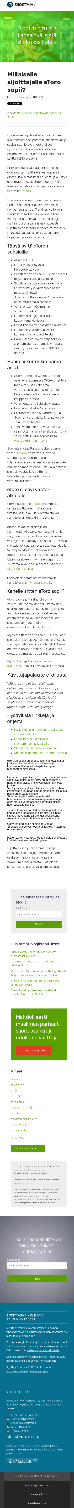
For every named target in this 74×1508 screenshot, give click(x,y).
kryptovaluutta (21, 1107)
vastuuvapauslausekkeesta (43, 1350)
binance (17, 1079)
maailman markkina (24, 1118)
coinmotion (19, 1084)
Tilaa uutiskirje (19, 1430)
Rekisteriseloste (37, 1503)
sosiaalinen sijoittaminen (39, 112)
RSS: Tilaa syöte (20, 1426)
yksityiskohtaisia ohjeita (30, 441)
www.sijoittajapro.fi (17, 1371)
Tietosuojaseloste (37, 1494)
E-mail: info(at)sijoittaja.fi (25, 1415)
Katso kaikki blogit (28, 1148)
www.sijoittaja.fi (39, 1371)
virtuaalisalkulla (40, 583)
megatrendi (20, 1124)
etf (14, 1090)
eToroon (25, 191)
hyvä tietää (19, 1101)
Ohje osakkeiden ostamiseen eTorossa (40, 753)
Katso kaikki (17, 1137)
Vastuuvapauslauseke (37, 1485)
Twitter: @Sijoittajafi (22, 1419)
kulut (15, 1113)
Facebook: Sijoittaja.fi (23, 1423)
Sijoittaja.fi (25, 97)
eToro (19, 112)
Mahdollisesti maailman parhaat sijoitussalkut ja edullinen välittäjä (37, 1033)
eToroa (36, 504)
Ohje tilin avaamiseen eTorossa (35, 748)
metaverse (19, 1130)
